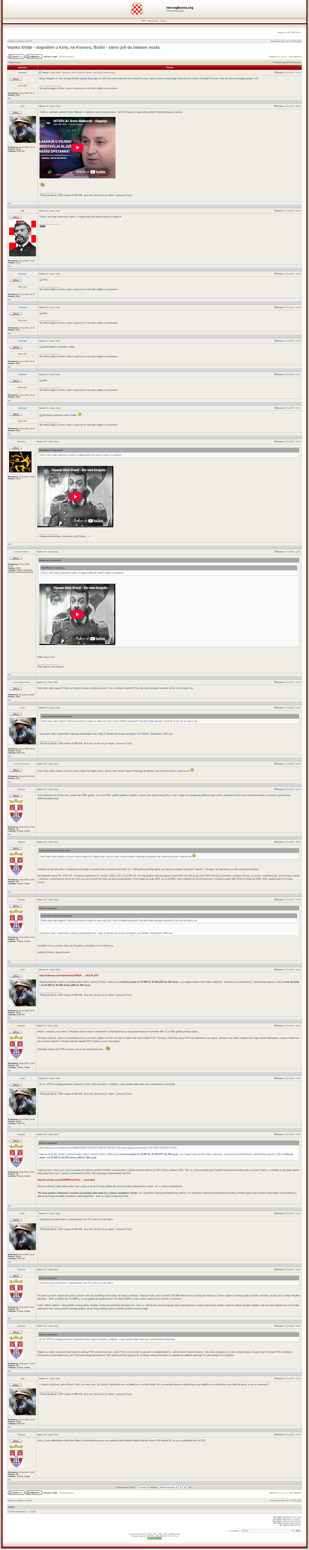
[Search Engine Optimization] (154, 1539)
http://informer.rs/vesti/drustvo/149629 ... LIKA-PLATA (69, 975)
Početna (11, 41)
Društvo (20, 41)
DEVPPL (150, 1536)
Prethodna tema (280, 62)
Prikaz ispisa (14, 62)
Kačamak (22, 73)
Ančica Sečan (172, 1536)
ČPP (144, 21)
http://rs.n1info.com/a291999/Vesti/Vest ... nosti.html (66, 1180)
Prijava (163, 21)
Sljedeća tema (294, 62)
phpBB (142, 1534)
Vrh (9, 99)
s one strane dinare (21, 682)
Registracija (153, 21)
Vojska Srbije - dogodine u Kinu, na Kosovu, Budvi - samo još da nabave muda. (84, 47)
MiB (22, 211)
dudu (22, 106)
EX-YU (29, 41)
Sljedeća (297, 57)
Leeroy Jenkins (21, 552)
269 (291, 57)
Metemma (21, 442)
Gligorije (21, 789)
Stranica (272, 57)
